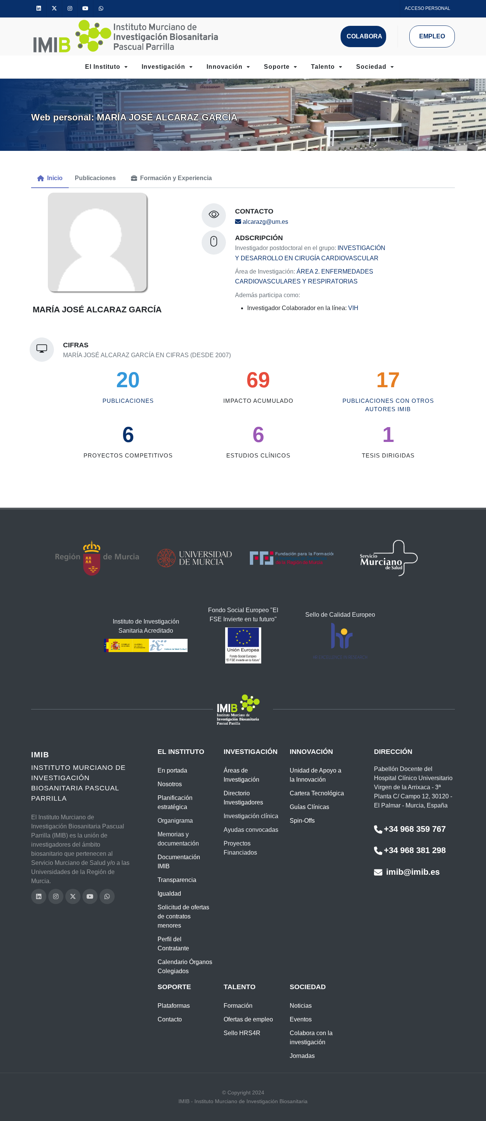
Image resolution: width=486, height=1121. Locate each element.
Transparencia (177, 880)
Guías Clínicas (309, 807)
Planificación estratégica (175, 802)
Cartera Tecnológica (317, 793)
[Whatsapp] (101, 8)
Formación (238, 1005)
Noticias (301, 1005)
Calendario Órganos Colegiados (185, 966)
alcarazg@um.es (264, 221)
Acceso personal (427, 8)
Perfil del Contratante (173, 944)
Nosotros (170, 784)
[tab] (50, 178)
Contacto (170, 1019)
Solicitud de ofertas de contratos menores (183, 916)
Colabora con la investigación (311, 1037)
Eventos (301, 1019)
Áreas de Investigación (241, 775)
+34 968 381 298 (415, 850)
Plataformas (174, 1005)
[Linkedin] (38, 8)
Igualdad (169, 893)
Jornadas (302, 1056)
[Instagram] (69, 8)
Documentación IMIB (179, 861)
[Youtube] (85, 8)
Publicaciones (128, 400)
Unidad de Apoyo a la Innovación (315, 775)
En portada (172, 770)
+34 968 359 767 (415, 829)
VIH (353, 308)
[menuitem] (50, 178)
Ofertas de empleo (248, 1019)
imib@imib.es (412, 872)
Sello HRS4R (242, 1033)
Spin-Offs (302, 820)
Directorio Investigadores (243, 798)
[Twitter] (54, 8)
